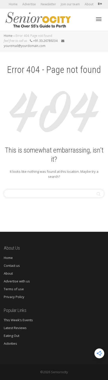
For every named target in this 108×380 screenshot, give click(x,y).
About (89, 4)
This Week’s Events (18, 320)
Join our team (70, 4)
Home (13, 4)
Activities (11, 343)
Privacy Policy (14, 297)
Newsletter (48, 4)
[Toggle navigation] (98, 19)
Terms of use (14, 289)
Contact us (12, 265)
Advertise (29, 4)
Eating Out (11, 335)
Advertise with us (17, 281)
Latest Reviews (15, 328)
